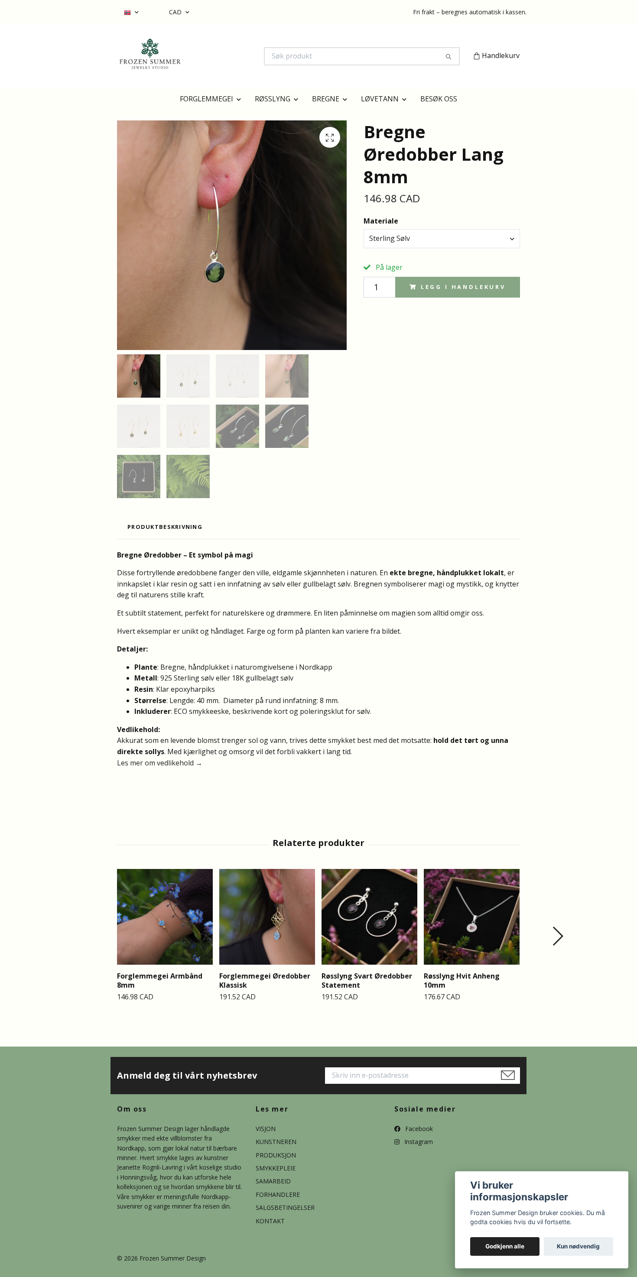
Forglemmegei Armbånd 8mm (159, 980)
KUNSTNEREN (276, 1142)
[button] (557, 936)
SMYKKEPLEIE (276, 1168)
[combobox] (442, 238)
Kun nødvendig (578, 1246)
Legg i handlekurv (463, 287)
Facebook (418, 1129)
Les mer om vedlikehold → (159, 763)
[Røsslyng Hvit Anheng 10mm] (472, 917)
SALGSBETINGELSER (285, 1207)
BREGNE (325, 99)
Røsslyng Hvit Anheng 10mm (462, 980)
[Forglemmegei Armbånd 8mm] (165, 917)
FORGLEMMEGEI (206, 99)
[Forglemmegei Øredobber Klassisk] (267, 917)
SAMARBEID (273, 1181)
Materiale (381, 221)
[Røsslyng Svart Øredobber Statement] (369, 917)
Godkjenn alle (504, 1246)
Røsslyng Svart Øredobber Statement (367, 980)
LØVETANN (380, 99)
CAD (176, 12)
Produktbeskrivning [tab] (164, 527)
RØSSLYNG (272, 99)
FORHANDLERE (278, 1194)
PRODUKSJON (276, 1155)
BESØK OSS (438, 99)
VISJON (266, 1129)
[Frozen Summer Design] (217, 56)
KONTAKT (270, 1221)
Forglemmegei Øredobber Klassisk (264, 980)
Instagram (418, 1142)
